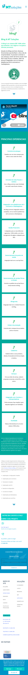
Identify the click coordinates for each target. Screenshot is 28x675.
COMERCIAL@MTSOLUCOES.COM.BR (11, 634)
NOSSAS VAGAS (6, 593)
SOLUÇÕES (5, 586)
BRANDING (19, 591)
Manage (8, 669)
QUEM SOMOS (6, 590)
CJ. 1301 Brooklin (6, 621)
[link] (14, 69)
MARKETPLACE (20, 601)
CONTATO (5, 603)
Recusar (19, 669)
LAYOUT (19, 588)
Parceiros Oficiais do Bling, (10, 468)
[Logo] (11, 6)
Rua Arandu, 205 (6, 619)
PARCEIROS (5, 596)
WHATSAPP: (5, 628)
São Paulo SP (6, 623)
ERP (18, 595)
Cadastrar (14, 567)
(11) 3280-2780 (11, 628)
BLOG (4, 599)
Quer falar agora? (5, 527)
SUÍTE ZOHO (20, 598)
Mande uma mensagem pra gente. (8, 529)
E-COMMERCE (20, 585)
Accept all (14, 672)
